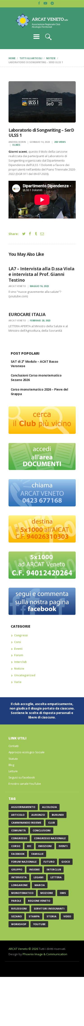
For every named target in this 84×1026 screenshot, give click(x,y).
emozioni (45, 846)
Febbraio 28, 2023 (40, 320)
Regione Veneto (39, 900)
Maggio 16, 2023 (39, 286)
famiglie (37, 853)
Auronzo (38, 814)
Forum (18, 655)
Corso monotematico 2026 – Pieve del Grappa (39, 391)
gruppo (16, 869)
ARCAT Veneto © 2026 (23, 949)
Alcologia (49, 807)
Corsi (17, 642)
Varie (18, 682)
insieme (34, 869)
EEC (29, 846)
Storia (51, 916)
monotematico (22, 893)
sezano (16, 916)
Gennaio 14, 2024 (40, 142)
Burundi (58, 814)
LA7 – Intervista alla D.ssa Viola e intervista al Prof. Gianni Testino (41, 274)
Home (12, 58)
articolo (17, 814)
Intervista (19, 877)
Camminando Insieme (26, 822)
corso (15, 846)
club (51, 822)
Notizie (51, 58)
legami (38, 877)
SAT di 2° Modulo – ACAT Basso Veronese (34, 363)
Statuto (13, 759)
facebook (17, 853)
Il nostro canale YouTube (25, 784)
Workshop (18, 924)
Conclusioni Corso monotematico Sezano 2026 (36, 377)
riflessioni (19, 908)
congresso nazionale (50, 838)
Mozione (46, 893)
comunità (18, 830)
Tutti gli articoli (30, 58)
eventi (63, 846)
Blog (11, 765)
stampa (34, 916)
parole (16, 900)
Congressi (21, 635)
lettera (56, 877)
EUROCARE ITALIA (27, 314)
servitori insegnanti (49, 908)
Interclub (20, 662)
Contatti (14, 746)
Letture (13, 771)
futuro (48, 861)
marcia (39, 885)
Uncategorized (24, 675)
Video (67, 916)
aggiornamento (23, 807)
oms (63, 893)
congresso (19, 838)
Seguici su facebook (22, 777)
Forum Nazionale (24, 861)
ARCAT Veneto (18, 286)
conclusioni (42, 830)
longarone (19, 885)
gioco (65, 861)
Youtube (39, 924)
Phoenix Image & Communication (45, 954)
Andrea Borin (17, 142)
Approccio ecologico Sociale (27, 752)
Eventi (18, 649)
